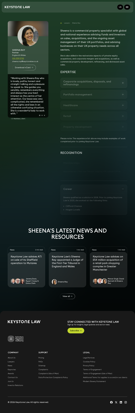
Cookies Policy (89, 362)
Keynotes (12, 369)
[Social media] (111, 402)
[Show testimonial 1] (39, 115)
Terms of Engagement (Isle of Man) (97, 373)
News (10, 366)
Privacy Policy (88, 366)
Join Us (11, 381)
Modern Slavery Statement (94, 381)
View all (66, 296)
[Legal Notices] (16, 338)
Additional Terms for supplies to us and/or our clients (105, 377)
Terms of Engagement (92, 369)
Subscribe (74, 330)
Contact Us (13, 377)
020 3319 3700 (18, 58)
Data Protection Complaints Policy (53, 377)
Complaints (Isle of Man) (48, 373)
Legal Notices (89, 358)
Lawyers (67, 23)
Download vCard (22, 67)
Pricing (41, 358)
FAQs (40, 362)
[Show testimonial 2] (42, 115)
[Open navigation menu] (127, 7)
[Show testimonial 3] (44, 115)
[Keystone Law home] (17, 7)
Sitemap (41, 366)
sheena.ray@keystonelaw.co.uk (25, 61)
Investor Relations (15, 385)
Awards (11, 373)
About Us (11, 358)
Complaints (43, 369)
